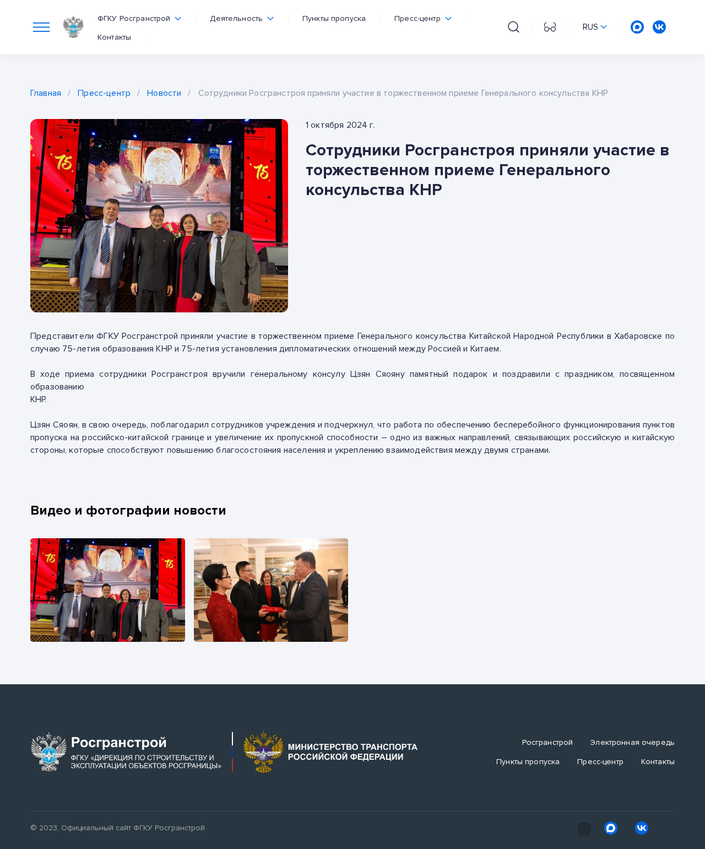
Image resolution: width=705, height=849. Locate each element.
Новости (164, 93)
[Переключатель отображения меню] (41, 27)
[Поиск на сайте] (513, 27)
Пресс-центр (104, 93)
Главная (45, 93)
